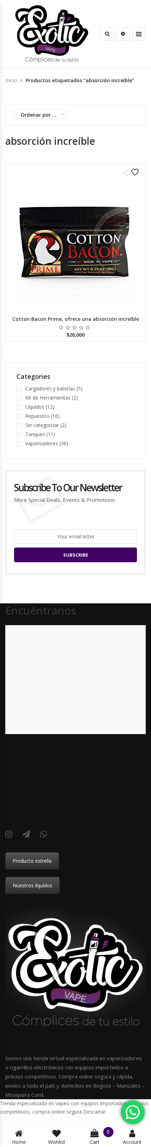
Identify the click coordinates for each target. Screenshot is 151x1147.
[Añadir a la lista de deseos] (132, 172)
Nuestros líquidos (32, 885)
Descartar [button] (94, 1111)
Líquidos (34, 406)
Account (132, 1142)
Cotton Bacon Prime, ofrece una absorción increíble (75, 319)
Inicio (11, 80)
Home (19, 1142)
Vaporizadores (41, 443)
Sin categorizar (42, 425)
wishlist (56, 1142)
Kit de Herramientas (48, 397)
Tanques (35, 434)
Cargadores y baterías (50, 388)
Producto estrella (32, 860)
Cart (100, 1137)
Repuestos (37, 416)
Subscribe (75, 555)
